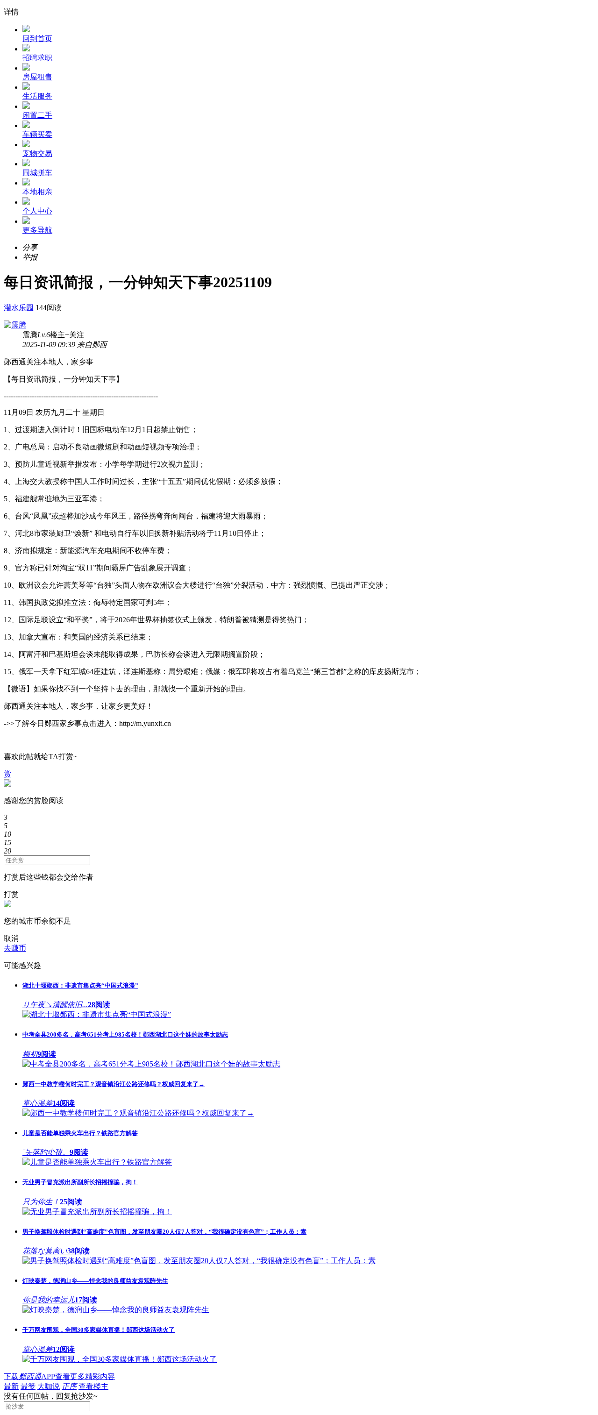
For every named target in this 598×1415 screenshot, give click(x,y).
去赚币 (15, 948)
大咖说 (48, 1386)
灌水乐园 (19, 308)
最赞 (28, 1386)
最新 (11, 1386)
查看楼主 (93, 1386)
